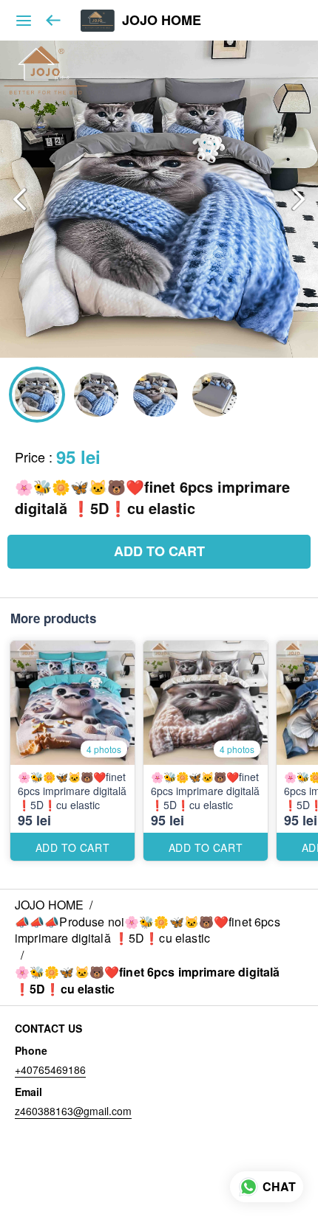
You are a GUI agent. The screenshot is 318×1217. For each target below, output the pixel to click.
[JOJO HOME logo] (98, 21)
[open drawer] (24, 21)
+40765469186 (50, 1069)
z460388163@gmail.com (73, 1110)
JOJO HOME (161, 20)
